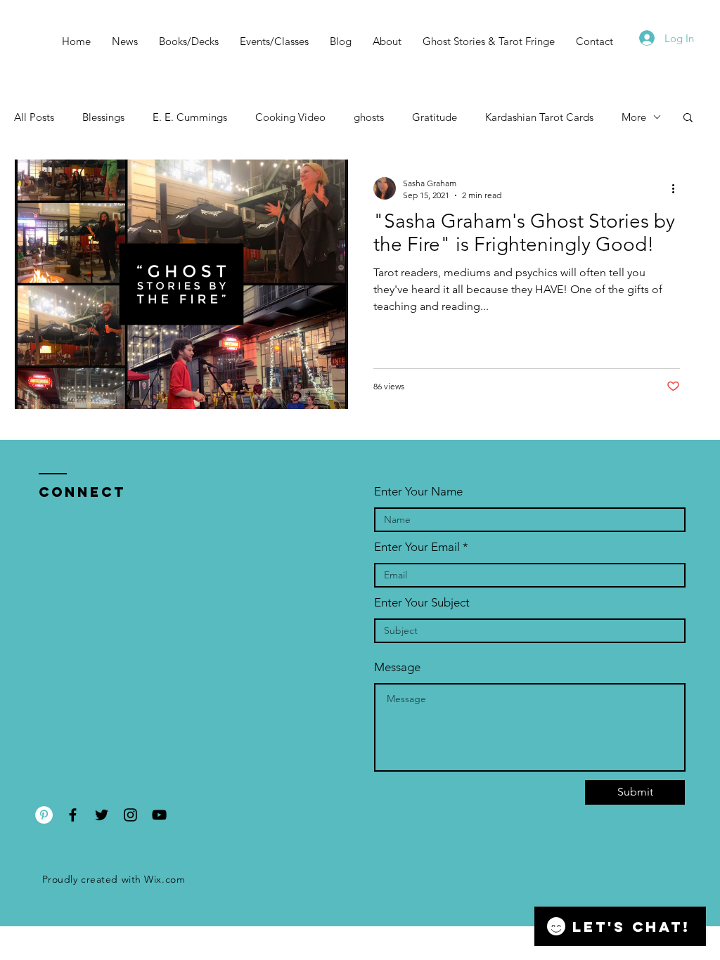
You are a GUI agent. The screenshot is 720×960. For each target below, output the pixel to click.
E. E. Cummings (190, 117)
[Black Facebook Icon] (73, 815)
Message (397, 667)
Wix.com (164, 879)
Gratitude (434, 117)
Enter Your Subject (422, 603)
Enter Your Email (417, 547)
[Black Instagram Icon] (130, 815)
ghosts (369, 117)
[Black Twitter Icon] (101, 815)
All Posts (34, 117)
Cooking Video (290, 117)
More (634, 117)
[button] (688, 118)
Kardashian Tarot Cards (539, 117)
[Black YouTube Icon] (159, 815)
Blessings (103, 117)
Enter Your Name (418, 492)
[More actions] (677, 188)
